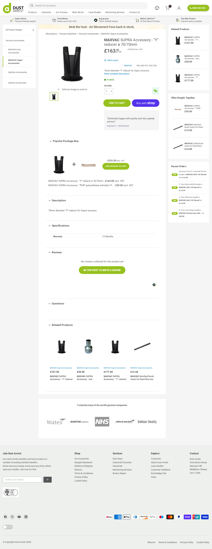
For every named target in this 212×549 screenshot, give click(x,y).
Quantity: (108, 85)
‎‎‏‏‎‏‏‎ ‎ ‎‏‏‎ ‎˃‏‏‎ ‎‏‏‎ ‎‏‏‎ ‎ (47, 479)
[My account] (179, 8)
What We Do (78, 12)
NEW (174, 174)
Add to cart (117, 103)
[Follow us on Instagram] (12, 517)
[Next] (151, 358)
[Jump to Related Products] (75, 325)
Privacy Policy (81, 477)
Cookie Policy (80, 481)
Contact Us (134, 12)
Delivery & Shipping (83, 466)
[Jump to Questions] (66, 303)
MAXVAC (128, 65)
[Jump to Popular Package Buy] (81, 141)
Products (32, 12)
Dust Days (117, 458)
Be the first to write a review (102, 270)
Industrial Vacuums (122, 462)
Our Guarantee (81, 458)
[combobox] (88, 5)
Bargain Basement (83, 462)
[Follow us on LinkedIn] (26, 517)
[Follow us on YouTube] (19, 517)
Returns (78, 469)
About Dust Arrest (159, 462)
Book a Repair (119, 473)
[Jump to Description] (68, 200)
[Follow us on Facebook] (5, 517)
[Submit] (31, 5)
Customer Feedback (160, 469)
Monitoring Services (115, 12)
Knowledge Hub (158, 473)
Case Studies (94, 12)
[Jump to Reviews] (64, 252)
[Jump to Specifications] (71, 225)
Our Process (62, 12)
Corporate (156, 458)
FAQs (153, 477)
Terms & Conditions (83, 473)
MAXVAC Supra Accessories (61, 368)
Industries (46, 12)
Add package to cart (116, 166)
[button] (102, 270)
